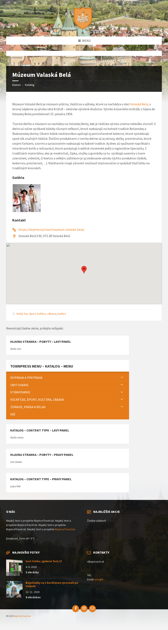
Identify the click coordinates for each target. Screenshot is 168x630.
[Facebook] (75, 608)
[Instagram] (84, 608)
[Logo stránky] (84, 28)
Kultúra (61, 314)
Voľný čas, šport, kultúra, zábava (36, 314)
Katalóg (29, 85)
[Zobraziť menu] (122, 378)
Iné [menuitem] (12, 414)
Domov (16, 85)
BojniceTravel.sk (65, 529)
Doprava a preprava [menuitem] (26, 378)
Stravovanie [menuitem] (20, 392)
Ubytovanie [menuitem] (19, 385)
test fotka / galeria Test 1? (44, 561)
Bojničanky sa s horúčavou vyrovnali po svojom (52, 584)
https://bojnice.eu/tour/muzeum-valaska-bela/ (51, 229)
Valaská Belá (139, 104)
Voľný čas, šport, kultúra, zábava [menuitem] (37, 399)
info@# (99, 579)
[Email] (92, 608)
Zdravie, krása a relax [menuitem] (27, 407)
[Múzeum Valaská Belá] (27, 211)
